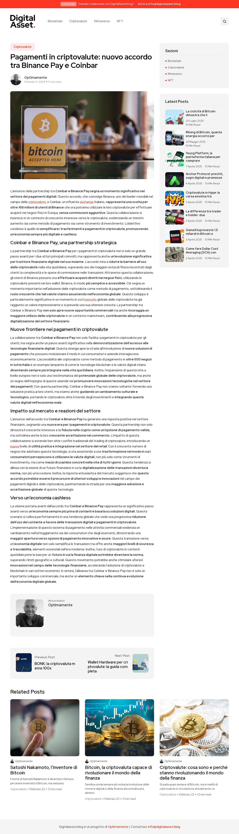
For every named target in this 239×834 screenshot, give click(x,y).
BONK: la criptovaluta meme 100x (55, 665)
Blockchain (55, 21)
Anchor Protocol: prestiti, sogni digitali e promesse (204, 176)
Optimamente (35, 77)
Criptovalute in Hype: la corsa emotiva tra (203, 194)
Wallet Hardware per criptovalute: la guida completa (108, 666)
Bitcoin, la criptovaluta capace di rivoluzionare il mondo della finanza (118, 773)
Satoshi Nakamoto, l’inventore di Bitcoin (43, 770)
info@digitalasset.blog (164, 827)
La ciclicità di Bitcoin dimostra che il (200, 113)
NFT (120, 21)
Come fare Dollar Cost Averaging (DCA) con (202, 250)
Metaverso (102, 21)
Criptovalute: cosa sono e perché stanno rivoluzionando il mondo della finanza (194, 773)
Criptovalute (78, 21)
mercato (90, 299)
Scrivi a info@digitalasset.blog (159, 4)
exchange (87, 202)
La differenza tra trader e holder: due (203, 213)
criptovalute (37, 202)
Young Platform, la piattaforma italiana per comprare (203, 157)
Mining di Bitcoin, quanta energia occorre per (204, 134)
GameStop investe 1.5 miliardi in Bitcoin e (202, 232)
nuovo (14, 446)
